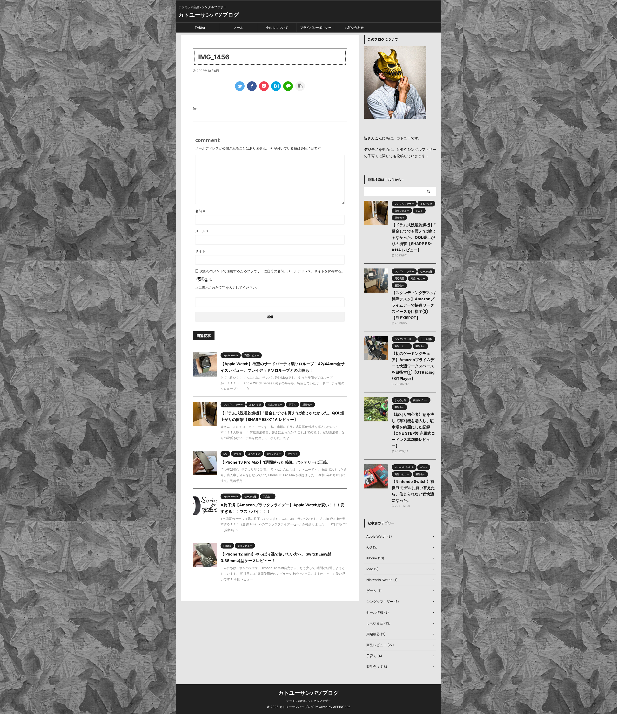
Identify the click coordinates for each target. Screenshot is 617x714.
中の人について (277, 27)
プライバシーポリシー (315, 27)
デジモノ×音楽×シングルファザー (308, 701)
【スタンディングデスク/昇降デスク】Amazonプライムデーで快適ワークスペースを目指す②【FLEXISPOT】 (414, 305)
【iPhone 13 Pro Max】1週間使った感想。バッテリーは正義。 (276, 462)
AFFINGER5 (341, 707)
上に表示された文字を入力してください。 (227, 287)
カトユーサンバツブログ (208, 15)
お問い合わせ (354, 27)
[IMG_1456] (276, 86)
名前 (200, 211)
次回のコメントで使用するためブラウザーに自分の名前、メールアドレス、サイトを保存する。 (272, 271)
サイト (200, 251)
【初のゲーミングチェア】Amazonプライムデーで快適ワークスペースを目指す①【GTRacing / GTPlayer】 (413, 366)
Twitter (200, 27)
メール (238, 27)
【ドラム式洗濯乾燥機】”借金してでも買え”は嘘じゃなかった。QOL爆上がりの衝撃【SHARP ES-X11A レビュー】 (414, 237)
